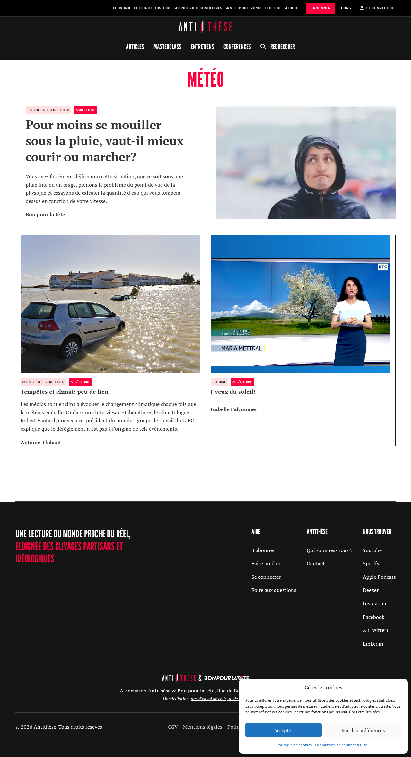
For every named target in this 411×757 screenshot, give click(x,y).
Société (291, 8)
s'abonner (320, 8)
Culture (273, 8)
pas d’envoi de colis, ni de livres (220, 698)
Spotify (371, 563)
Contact (316, 563)
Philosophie (251, 8)
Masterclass (167, 46)
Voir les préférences (363, 730)
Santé (231, 8)
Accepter (283, 730)
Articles (135, 46)
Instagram (374, 603)
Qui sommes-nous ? (330, 550)
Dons (346, 8)
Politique (143, 8)
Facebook (373, 617)
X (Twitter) (375, 630)
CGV (173, 726)
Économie (122, 8)
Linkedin (373, 643)
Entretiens (202, 46)
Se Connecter (379, 8)
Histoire (163, 8)
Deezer (371, 590)
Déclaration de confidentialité (341, 745)
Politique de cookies (294, 745)
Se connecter (266, 576)
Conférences (237, 46)
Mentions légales (202, 726)
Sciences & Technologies (198, 8)
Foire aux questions (273, 590)
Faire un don (266, 563)
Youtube (372, 550)
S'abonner (263, 550)
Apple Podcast (379, 576)
